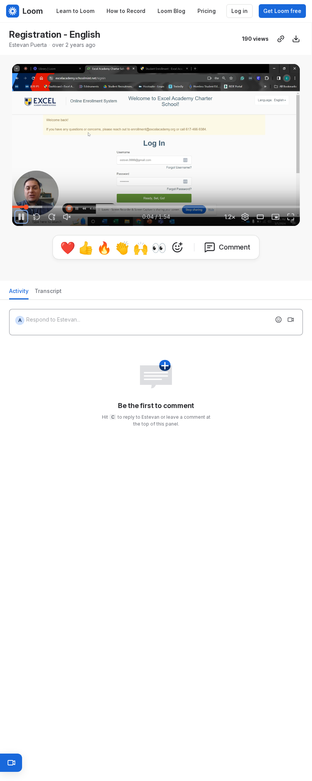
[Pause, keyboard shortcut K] (21, 217)
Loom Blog (171, 11)
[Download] (296, 39)
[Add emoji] (278, 316)
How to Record (126, 11)
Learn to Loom (75, 11)
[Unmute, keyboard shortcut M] (67, 217)
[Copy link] (281, 39)
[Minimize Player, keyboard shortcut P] (275, 217)
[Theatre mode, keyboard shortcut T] (260, 217)
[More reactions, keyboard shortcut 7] (212, 250)
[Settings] (245, 217)
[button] (46, 202)
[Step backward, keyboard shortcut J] (36, 217)
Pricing (206, 11)
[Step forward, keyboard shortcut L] (52, 217)
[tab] (19, 290)
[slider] (156, 207)
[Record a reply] (291, 316)
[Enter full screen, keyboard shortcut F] (291, 217)
